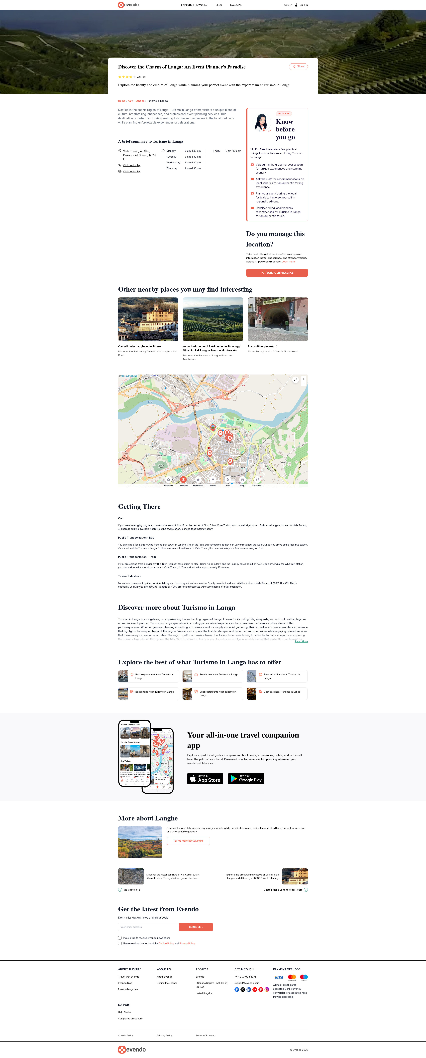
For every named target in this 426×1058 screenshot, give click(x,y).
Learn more (288, 261)
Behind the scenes (167, 983)
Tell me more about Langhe (188, 840)
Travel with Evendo (128, 976)
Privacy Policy (187, 943)
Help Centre (124, 1012)
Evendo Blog (125, 983)
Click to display (131, 165)
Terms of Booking (205, 1035)
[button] (213, 427)
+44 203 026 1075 (245, 976)
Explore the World (194, 5)
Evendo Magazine (128, 989)
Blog (219, 5)
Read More (301, 641)
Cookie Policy (166, 943)
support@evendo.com (246, 983)
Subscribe (196, 927)
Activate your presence (277, 272)
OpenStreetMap (129, 376)
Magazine (236, 5)
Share (300, 66)
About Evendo (165, 976)
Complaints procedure (130, 1018)
